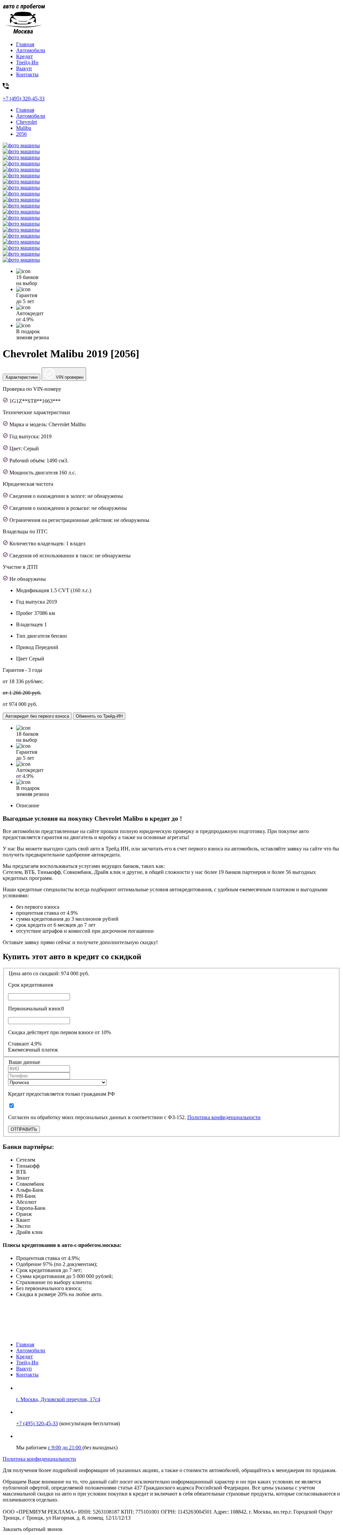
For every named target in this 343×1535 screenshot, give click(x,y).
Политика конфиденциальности (224, 1117)
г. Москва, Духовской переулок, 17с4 (58, 1399)
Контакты (27, 74)
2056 (21, 134)
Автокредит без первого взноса (37, 716)
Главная (25, 44)
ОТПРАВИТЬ (24, 1129)
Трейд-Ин (27, 62)
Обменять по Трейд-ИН (99, 716)
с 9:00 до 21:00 (65, 1447)
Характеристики (21, 377)
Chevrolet (26, 122)
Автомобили (30, 50)
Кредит (24, 56)
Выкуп (24, 68)
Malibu (23, 128)
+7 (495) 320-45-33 (37, 1423)
